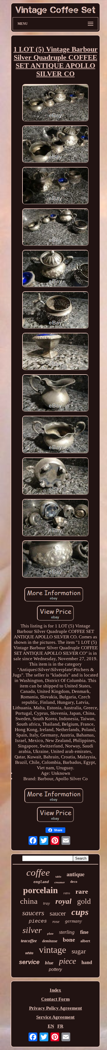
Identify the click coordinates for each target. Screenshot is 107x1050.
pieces (38, 921)
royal (63, 901)
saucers (33, 913)
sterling (67, 932)
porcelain (40, 890)
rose (56, 921)
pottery (55, 969)
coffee (38, 872)
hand (86, 962)
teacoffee (29, 940)
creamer (59, 882)
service (29, 962)
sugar (79, 951)
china (29, 901)
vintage (52, 950)
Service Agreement (55, 1017)
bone (69, 940)
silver (32, 930)
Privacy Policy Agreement (55, 1008)
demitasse (49, 941)
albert (85, 941)
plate (50, 933)
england (41, 882)
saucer (58, 913)
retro (66, 893)
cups (80, 912)
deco (73, 882)
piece (67, 960)
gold (84, 901)
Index (55, 990)
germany (73, 921)
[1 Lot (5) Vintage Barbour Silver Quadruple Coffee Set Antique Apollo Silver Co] (55, 103)
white (29, 953)
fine (84, 932)
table (58, 876)
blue (49, 962)
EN (51, 1026)
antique (76, 874)
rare (81, 891)
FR (60, 1026)
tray (46, 903)
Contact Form (55, 999)
